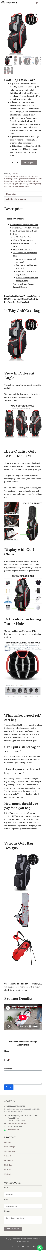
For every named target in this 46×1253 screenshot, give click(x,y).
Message (8, 1068)
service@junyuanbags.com (17, 1123)
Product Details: (20, 287)
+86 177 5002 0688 (15, 1126)
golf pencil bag (12, 181)
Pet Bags (7, 1169)
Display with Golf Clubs (22, 249)
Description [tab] (11, 194)
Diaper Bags (8, 1160)
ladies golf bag (9, 184)
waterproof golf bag (22, 186)
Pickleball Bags (9, 1147)
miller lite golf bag (35, 184)
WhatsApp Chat (13, 1130)
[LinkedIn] (12, 1245)
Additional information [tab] (16, 199)
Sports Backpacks (10, 1151)
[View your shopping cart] (37, 2)
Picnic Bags (8, 1165)
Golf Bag (15, 174)
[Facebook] (23, 1245)
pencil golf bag (9, 186)
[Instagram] (18, 1245)
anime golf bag (13, 176)
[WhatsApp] (40, 1248)
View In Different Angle (23, 240)
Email (7, 1060)
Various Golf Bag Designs (23, 284)
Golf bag (15, 179)
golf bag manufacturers (27, 179)
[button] (36, 15)
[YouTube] (28, 1245)
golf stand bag (23, 181)
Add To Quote (29, 162)
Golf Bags (7, 1142)
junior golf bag (33, 181)
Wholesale (7, 1174)
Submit (9, 1087)
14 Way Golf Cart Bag (22, 237)
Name (6, 1051)
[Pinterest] (34, 1245)
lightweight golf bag (21, 184)
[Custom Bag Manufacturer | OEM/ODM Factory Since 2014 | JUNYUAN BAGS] (9, 2)
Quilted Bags (8, 1156)
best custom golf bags (26, 176)
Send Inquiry (13, 1229)
